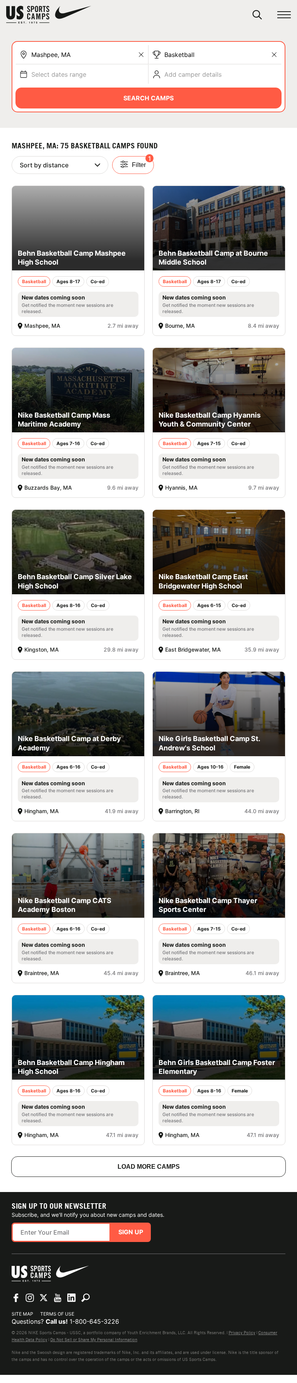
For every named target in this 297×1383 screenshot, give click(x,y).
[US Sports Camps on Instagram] (30, 1298)
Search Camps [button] (148, 98)
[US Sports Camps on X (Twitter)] (43, 1298)
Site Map (22, 1314)
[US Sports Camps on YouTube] (57, 1298)
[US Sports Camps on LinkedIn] (71, 1298)
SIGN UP (130, 1232)
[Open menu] (284, 15)
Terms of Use (57, 1314)
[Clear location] (141, 55)
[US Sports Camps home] (48, 15)
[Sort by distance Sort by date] (60, 165)
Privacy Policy (242, 1332)
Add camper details (193, 74)
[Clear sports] (274, 55)
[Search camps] (85, 1298)
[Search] (257, 14)
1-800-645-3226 (94, 1321)
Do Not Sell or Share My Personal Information (93, 1339)
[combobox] (87, 54)
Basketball (179, 54)
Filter (141, 162)
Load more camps (149, 1166)
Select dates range (58, 74)
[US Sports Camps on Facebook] (16, 1298)
